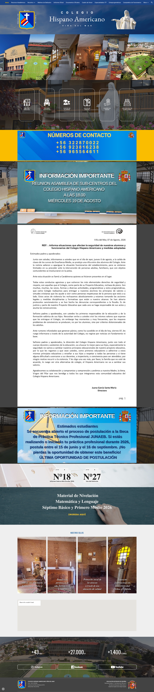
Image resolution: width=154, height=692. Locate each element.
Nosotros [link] (30, 2)
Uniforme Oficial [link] (59, 2)
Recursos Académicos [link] (18, 2)
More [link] (145, 2)
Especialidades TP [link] (100, 2)
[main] (77, 18)
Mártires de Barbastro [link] (44, 2)
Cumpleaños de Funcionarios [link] (132, 2)
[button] (152, 2)
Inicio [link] (7, 2)
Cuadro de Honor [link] (87, 2)
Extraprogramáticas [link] (115, 2)
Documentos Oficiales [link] (73, 2)
